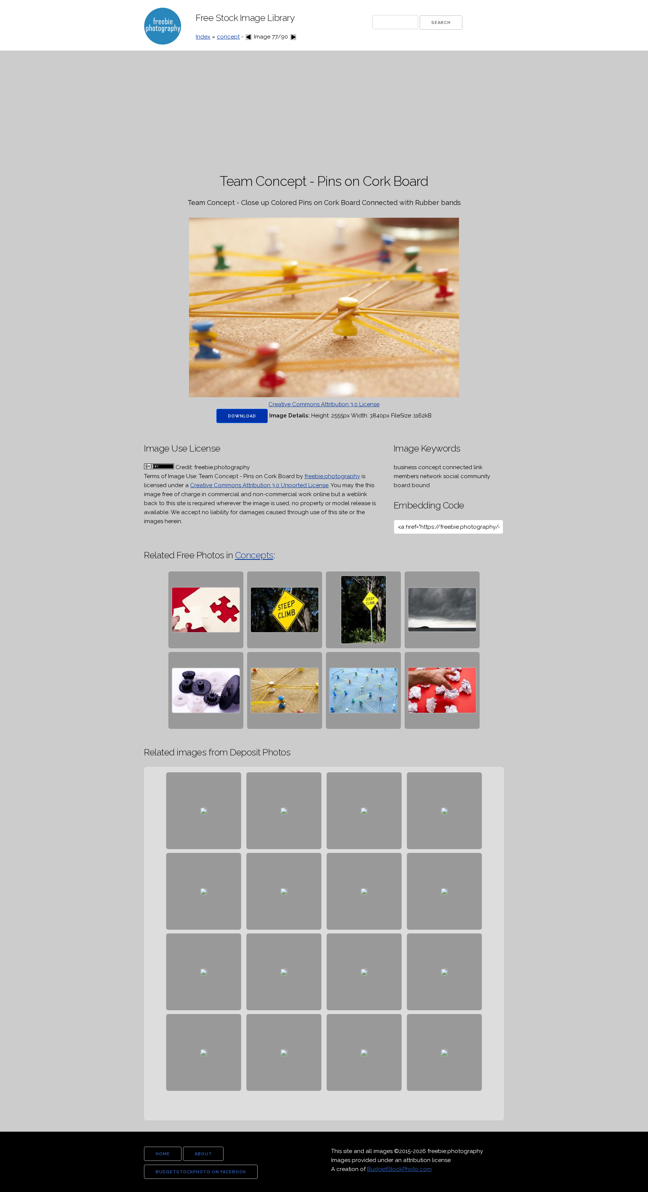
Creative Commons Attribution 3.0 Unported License (259, 485)
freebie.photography (332, 476)
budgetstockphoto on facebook (201, 1172)
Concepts (254, 555)
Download (242, 416)
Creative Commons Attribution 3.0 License (324, 404)
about (203, 1154)
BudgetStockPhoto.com (399, 1169)
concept (228, 36)
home (163, 1154)
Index (203, 36)
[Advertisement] (324, 112)
